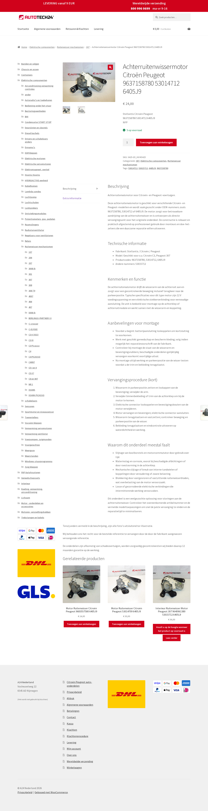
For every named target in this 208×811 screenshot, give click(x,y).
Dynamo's (30, 147)
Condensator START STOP (38, 122)
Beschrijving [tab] (69, 188)
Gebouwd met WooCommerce (51, 792)
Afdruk (70, 698)
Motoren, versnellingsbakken (36, 512)
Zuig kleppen (31, 466)
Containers (26, 74)
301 (30, 274)
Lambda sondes (33, 191)
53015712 (143, 168)
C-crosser (33, 323)
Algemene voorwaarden (47, 28)
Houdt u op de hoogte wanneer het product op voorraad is (171, 629)
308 (30, 285)
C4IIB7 (32, 362)
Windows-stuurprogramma (38, 461)
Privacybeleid (74, 692)
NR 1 (31, 384)
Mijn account (74, 748)
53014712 (132, 168)
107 (30, 252)
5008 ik (32, 312)
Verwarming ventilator (36, 433)
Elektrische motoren (35, 158)
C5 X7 (31, 373)
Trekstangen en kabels (32, 517)
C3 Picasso (34, 345)
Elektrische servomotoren (38, 164)
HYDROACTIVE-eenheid (36, 180)
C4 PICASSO (34, 356)
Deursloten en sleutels (36, 127)
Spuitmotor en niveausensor (39, 411)
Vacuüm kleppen (33, 422)
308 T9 (32, 290)
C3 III (31, 340)
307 (88, 47)
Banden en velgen (30, 63)
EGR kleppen (31, 152)
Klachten (72, 729)
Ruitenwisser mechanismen (70, 47)
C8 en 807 (33, 378)
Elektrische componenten (42, 47)
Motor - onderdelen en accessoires (32, 505)
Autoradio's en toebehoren (38, 100)
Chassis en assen (30, 69)
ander (28, 94)
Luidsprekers (31, 207)
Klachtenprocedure (77, 736)
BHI (26, 116)
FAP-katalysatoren (30, 472)
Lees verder (171, 637)
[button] (110, 67)
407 (30, 307)
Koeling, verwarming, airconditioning (32, 491)
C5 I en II (33, 367)
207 (30, 263)
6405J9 (152, 168)
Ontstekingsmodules (35, 213)
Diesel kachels (32, 133)
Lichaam (25, 497)
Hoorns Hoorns (32, 174)
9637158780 (162, 168)
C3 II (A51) (34, 334)
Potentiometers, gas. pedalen (40, 219)
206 (30, 257)
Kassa (70, 723)
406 (30, 301)
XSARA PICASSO (36, 395)
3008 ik (32, 268)
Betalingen (73, 710)
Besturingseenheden (35, 111)
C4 (30, 351)
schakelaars (31, 400)
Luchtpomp (31, 197)
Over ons (72, 755)
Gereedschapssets (30, 478)
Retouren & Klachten (77, 28)
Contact (71, 717)
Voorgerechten (32, 444)
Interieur (25, 483)
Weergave (30, 450)
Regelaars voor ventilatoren (39, 235)
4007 (31, 296)
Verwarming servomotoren (38, 428)
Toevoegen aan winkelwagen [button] (81, 624)
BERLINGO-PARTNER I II (40, 318)
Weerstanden (31, 456)
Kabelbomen (31, 186)
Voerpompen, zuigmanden (38, 439)
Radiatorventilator (34, 230)
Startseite (23, 28)
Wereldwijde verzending (80, 761)
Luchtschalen (32, 202)
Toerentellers (31, 417)
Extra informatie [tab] (72, 198)
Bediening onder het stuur (38, 105)
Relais (28, 241)
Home (24, 47)
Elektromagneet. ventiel (37, 169)
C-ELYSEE (33, 329)
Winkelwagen (74, 767)
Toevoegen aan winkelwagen (156, 142)
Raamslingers (32, 224)
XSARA (32, 389)
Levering (99, 28)
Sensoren (29, 406)
